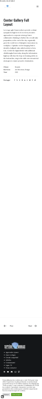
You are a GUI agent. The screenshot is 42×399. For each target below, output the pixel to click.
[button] (37, 6)
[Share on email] (35, 80)
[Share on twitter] (17, 80)
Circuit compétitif (12, 357)
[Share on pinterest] (22, 80)
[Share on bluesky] (30, 80)
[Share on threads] (19, 80)
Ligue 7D (9, 365)
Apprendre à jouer (12, 352)
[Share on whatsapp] (27, 80)
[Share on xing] (32, 80)
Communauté (10, 363)
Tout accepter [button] (16, 394)
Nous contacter (11, 368)
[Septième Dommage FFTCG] (7, 6)
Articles (8, 360)
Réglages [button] (6, 394)
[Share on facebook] (14, 80)
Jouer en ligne (11, 355)
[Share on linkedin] (25, 80)
